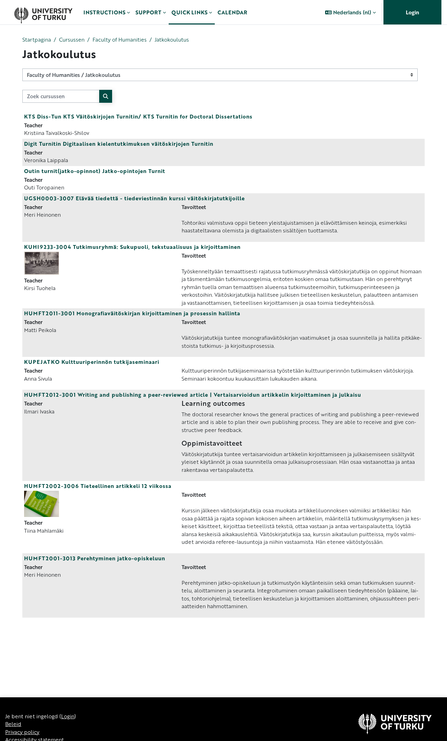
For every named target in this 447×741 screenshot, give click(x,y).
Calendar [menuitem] (232, 12)
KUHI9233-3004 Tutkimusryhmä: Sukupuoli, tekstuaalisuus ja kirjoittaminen (132, 247)
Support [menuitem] (148, 12)
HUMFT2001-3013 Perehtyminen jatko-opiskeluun (94, 558)
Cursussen (72, 39)
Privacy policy (22, 732)
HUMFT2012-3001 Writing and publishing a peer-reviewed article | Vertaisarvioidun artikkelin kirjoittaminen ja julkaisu (192, 394)
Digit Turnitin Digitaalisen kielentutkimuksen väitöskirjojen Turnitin (118, 144)
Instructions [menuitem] (104, 12)
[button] (350, 12)
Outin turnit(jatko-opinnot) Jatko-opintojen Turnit (94, 171)
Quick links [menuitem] (189, 12)
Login (412, 12)
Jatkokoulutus (172, 39)
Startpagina (36, 39)
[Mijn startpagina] (43, 12)
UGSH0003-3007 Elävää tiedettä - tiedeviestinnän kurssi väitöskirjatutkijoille (134, 198)
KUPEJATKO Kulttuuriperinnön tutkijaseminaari (91, 362)
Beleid (13, 724)
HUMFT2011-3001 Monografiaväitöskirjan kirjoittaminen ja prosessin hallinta (132, 313)
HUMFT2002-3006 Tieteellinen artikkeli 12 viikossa (97, 486)
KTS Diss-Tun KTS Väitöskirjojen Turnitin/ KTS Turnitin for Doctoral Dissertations (138, 116)
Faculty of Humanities (120, 39)
